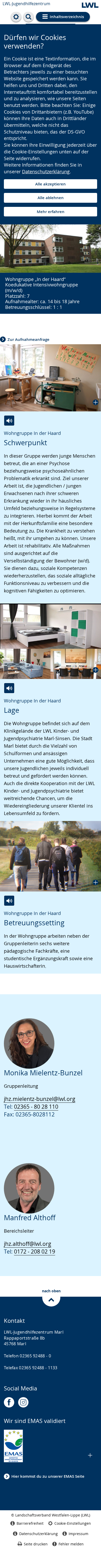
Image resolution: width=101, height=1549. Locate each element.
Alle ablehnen (51, 197)
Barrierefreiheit (30, 1523)
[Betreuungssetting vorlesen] (9, 900)
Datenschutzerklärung (46, 171)
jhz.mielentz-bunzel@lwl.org (39, 1098)
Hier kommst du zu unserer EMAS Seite (47, 1476)
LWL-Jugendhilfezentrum (26, 3)
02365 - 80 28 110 (36, 1106)
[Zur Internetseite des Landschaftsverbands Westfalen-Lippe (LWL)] (90, 5)
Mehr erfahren (50, 211)
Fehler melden (71, 1544)
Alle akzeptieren (50, 184)
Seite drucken (36, 1544)
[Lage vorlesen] (9, 688)
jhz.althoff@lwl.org (27, 1243)
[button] (50, 377)
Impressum (78, 1533)
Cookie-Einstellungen (72, 1523)
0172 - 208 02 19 (34, 1251)
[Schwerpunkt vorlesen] (9, 420)
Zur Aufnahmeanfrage (28, 339)
